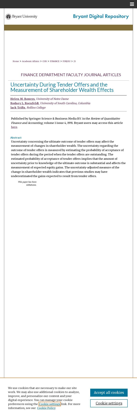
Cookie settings (49, 404)
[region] (68, 398)
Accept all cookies (109, 392)
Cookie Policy (46, 408)
